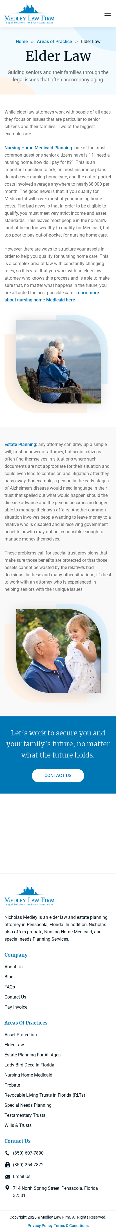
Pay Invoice (16, 1007)
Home (22, 41)
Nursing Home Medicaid (28, 1075)
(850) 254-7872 (28, 1164)
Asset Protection (21, 1034)
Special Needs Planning (28, 1105)
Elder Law (14, 1044)
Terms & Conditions (71, 1225)
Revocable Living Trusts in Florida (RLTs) (45, 1095)
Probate (12, 1085)
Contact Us (15, 997)
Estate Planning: (21, 444)
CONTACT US (58, 775)
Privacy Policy (40, 1225)
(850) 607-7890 (28, 1153)
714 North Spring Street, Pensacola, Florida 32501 (55, 1192)
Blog (9, 977)
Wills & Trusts (18, 1125)
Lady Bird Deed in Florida (29, 1065)
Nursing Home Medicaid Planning (38, 147)
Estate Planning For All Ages (33, 1055)
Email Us (21, 1176)
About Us (14, 966)
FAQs (10, 987)
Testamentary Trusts (25, 1115)
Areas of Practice (54, 41)
